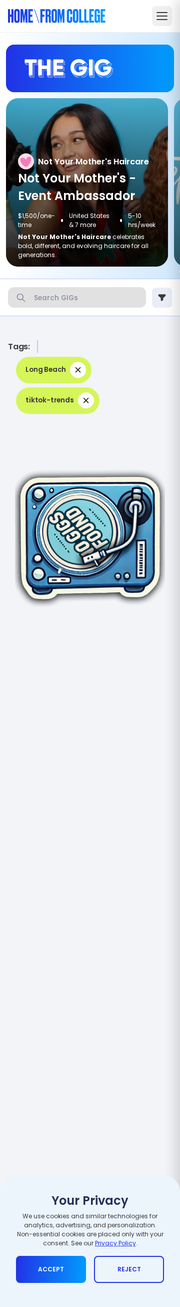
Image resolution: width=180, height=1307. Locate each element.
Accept (51, 1269)
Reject (129, 1269)
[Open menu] (162, 16)
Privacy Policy (115, 1243)
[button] (54, 370)
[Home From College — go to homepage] (57, 16)
